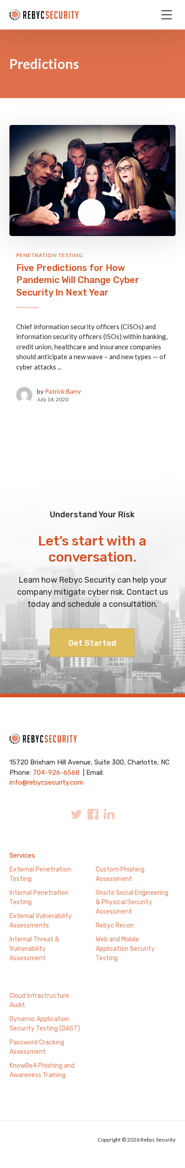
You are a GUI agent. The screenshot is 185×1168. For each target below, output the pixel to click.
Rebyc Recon (115, 925)
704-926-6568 (56, 773)
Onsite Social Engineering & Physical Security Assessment (132, 902)
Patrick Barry (63, 391)
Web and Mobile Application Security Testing (125, 949)
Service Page (29, 981)
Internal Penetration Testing (39, 897)
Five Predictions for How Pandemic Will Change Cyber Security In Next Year (77, 280)
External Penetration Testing (40, 874)
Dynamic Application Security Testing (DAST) (44, 1023)
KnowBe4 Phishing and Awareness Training (42, 1070)
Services (22, 855)
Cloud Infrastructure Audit (39, 1000)
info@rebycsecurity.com (46, 782)
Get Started (92, 643)
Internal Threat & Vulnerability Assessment (34, 949)
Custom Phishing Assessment (120, 874)
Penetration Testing (49, 255)
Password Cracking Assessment (36, 1047)
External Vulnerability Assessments (40, 920)
